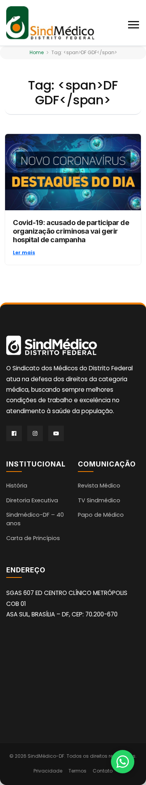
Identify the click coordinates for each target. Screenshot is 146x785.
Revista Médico (99, 485)
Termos (77, 770)
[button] (134, 23)
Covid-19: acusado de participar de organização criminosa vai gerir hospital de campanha (71, 231)
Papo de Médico (101, 515)
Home (37, 52)
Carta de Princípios (33, 538)
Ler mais (24, 252)
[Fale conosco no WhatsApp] (122, 761)
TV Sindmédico (99, 500)
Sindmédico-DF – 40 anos (35, 519)
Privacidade (47, 770)
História (16, 485)
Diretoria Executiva (32, 500)
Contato (103, 770)
